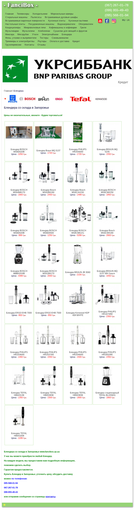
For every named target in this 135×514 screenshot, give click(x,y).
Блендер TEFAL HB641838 (19, 434)
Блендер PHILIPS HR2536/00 (19, 353)
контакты (51, 497)
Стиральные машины (16, 17)
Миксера (9, 34)
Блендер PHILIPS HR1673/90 (107, 313)
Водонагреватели (66, 24)
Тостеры (44, 38)
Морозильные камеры (62, 14)
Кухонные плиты (56, 20)
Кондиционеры (13, 27)
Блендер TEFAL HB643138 (19, 394)
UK (128, 20)
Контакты (29, 44)
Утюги (35, 34)
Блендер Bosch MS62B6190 (48, 191)
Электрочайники (50, 34)
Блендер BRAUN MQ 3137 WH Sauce (107, 272)
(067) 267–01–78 (116, 5)
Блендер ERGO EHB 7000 (19, 313)
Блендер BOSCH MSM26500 (48, 231)
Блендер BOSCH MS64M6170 (19, 191)
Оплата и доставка (59, 41)
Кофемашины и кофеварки (63, 27)
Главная (9, 14)
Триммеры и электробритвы (19, 41)
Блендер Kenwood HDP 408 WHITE (77, 314)
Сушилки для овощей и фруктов (70, 31)
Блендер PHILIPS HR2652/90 (107, 353)
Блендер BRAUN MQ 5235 (107, 150)
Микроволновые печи (35, 27)
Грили (83, 27)
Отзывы (41, 44)
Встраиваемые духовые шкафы (61, 17)
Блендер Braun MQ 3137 (48, 150)
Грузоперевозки (13, 44)
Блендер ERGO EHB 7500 (48, 313)
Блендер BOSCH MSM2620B (19, 150)
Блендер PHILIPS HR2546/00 (77, 150)
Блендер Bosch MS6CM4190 (107, 231)
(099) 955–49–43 (116, 10)
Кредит (76, 41)
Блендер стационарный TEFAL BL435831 (107, 394)
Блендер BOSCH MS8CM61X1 (77, 231)
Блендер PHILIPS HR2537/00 (48, 353)
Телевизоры (23, 14)
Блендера (67, 34)
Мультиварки (12, 31)
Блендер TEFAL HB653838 (48, 394)
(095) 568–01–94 (116, 15)
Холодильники (39, 14)
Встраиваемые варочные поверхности (25, 20)
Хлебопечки (44, 31)
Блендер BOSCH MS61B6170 (48, 272)
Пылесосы (36, 17)
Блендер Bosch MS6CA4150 (77, 191)
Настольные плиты (15, 24)
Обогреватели (86, 24)
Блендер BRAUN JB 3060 (77, 272)
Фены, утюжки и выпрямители (21, 38)
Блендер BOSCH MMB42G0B (19, 272)
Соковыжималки (60, 38)
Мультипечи (28, 31)
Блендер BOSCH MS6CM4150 (107, 191)
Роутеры (42, 41)
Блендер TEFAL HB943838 (78, 394)
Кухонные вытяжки (78, 20)
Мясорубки (23, 34)
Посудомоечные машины (41, 24)
